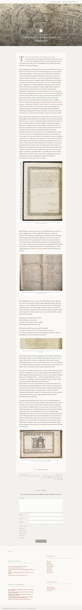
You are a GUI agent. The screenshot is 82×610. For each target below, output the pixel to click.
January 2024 (49, 572)
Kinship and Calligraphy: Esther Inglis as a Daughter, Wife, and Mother (21, 590)
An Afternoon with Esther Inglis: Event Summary (17, 566)
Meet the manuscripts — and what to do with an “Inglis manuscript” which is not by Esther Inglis (52, 477)
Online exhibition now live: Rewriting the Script (17, 575)
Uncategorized (50, 590)
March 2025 (49, 563)
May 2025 (49, 561)
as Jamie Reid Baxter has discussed (47, 91)
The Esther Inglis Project (69, 1)
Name (21, 515)
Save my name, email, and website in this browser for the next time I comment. (23, 531)
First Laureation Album (40, 248)
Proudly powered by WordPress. (10, 608)
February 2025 (50, 564)
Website (21, 522)
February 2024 (50, 571)
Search (10, 551)
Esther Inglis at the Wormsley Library (15, 567)
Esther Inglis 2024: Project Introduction (29, 475)
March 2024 (49, 569)
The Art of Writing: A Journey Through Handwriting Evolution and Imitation (20, 592)
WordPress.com (31, 608)
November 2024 (50, 566)
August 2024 (49, 567)
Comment (22, 498)
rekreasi (10, 589)
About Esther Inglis (55, 1)
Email (21, 518)
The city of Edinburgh (51, 82)
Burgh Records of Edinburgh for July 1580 (45, 102)
